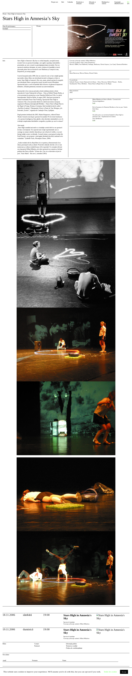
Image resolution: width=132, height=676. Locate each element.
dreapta (127, 161)
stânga (9, 382)
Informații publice (71, 644)
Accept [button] (124, 672)
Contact (36, 644)
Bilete (4, 644)
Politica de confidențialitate (74, 648)
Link (93, 103)
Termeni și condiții (71, 646)
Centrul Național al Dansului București (14, 4)
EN (128, 3)
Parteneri (37, 646)
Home (4, 14)
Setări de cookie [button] (110, 672)
